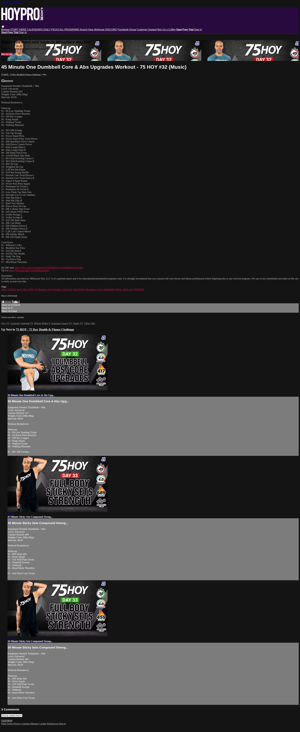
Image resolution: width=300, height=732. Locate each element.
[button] (3, 27)
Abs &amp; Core (93, 289)
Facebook (6, 302)
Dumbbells (108, 289)
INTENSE (138, 289)
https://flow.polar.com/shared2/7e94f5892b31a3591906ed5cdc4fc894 (49, 267)
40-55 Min (22, 289)
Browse (5, 29)
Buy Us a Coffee (167, 29)
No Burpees (40, 289)
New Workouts (96, 29)
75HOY (11, 289)
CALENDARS (35, 29)
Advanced (67, 289)
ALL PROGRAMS (69, 29)
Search (84, 29)
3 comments (7, 80)
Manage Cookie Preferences (44, 723)
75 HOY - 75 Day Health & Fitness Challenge (21, 74)
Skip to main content (11, 2)
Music (118, 289)
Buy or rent (6, 54)
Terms (10, 723)
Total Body (78, 289)
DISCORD (111, 29)
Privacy (17, 723)
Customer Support (147, 29)
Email (17, 302)
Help (4, 723)
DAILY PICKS (51, 29)
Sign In (23, 32)
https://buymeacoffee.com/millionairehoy (29, 270)
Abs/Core (127, 289)
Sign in (198, 29)
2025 (3, 289)
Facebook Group (127, 29)
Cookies (26, 723)
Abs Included (54, 289)
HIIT (30, 289)
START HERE (18, 29)
